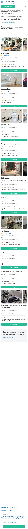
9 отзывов (7, 91)
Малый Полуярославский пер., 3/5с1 (12, 155)
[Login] (21, 6)
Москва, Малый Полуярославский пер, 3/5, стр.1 (15, 189)
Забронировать (14, 70)
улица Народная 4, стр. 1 (9, 102)
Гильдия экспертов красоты (10, 144)
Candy (3, 252)
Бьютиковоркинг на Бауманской (12, 272)
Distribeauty (5, 53)
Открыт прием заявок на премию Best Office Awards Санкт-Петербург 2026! (12, 517)
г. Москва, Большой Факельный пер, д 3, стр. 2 (14, 66)
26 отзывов (8, 233)
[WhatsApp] (14, 22)
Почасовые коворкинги (9, 340)
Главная (3, 10)
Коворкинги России (10, 10)
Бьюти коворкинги (8, 337)
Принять (14, 526)
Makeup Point (5, 125)
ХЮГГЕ (3, 197)
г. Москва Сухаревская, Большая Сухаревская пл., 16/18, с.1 (14, 320)
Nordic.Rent (5, 231)
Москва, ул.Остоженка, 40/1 (10, 264)
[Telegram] (11, 22)
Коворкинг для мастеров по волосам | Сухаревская (14, 306)
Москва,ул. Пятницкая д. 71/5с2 (11, 136)
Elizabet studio (5, 89)
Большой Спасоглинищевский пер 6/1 (13, 244)
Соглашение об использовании (9, 522)
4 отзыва (6, 55)
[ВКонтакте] (9, 22)
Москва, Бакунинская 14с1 (10, 283)
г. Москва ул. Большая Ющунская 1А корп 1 (14, 209)
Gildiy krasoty (5, 178)
